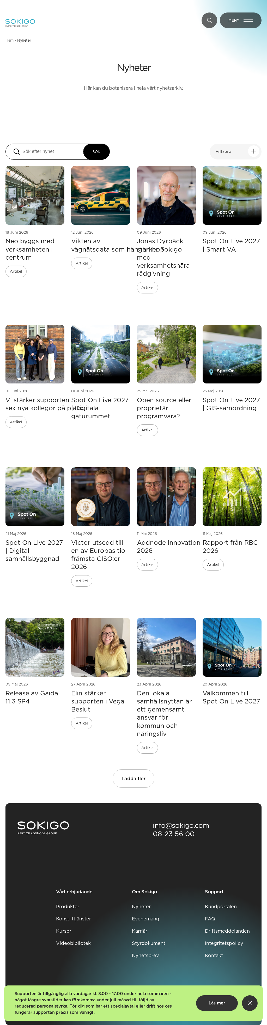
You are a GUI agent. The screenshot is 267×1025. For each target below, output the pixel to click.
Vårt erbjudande (74, 891)
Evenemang (145, 918)
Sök (96, 152)
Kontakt (214, 955)
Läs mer (217, 1003)
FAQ (210, 918)
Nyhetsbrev (145, 955)
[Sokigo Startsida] (43, 828)
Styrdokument (148, 943)
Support (214, 891)
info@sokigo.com (181, 825)
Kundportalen (221, 906)
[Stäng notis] (250, 1003)
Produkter (67, 906)
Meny (245, 21)
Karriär (139, 931)
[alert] (133, 1003)
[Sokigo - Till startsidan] (20, 23)
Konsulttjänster (73, 918)
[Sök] (209, 20)
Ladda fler (133, 778)
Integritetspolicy (224, 943)
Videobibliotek (73, 943)
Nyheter (141, 906)
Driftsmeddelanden (227, 931)
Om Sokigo (144, 891)
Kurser (63, 931)
